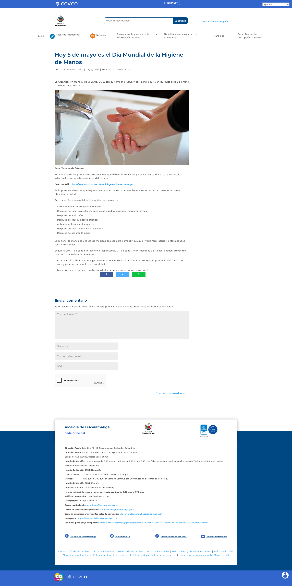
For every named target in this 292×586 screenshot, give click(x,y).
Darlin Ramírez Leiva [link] (71, 69)
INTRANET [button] (172, 3)
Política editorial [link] (223, 551)
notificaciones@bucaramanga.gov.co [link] (117, 509)
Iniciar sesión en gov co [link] (216, 21)
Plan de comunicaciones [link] (77, 555)
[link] (66, 6)
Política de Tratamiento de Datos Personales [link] (143, 551)
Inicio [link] (41, 35)
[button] (170, 393)
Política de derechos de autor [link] (110, 555)
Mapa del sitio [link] (222, 555)
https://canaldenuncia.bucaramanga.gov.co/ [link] (140, 514)
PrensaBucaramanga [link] (216, 536)
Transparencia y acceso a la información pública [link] (133, 36)
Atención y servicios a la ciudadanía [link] (178, 36)
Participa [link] (219, 35)
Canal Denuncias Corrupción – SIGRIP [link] (249, 36)
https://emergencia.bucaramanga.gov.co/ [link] (97, 518)
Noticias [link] (106, 69)
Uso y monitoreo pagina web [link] (195, 555)
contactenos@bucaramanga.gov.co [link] (102, 505)
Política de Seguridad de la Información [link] (153, 555)
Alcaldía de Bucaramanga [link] (83, 536)
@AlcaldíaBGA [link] (122, 536)
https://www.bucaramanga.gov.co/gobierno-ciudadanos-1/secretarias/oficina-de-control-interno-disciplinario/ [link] (154, 522)
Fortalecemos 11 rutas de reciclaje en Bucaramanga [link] (102, 184)
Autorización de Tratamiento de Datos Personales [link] (87, 551)
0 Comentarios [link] (121, 69)
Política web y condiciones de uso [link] (191, 551)
